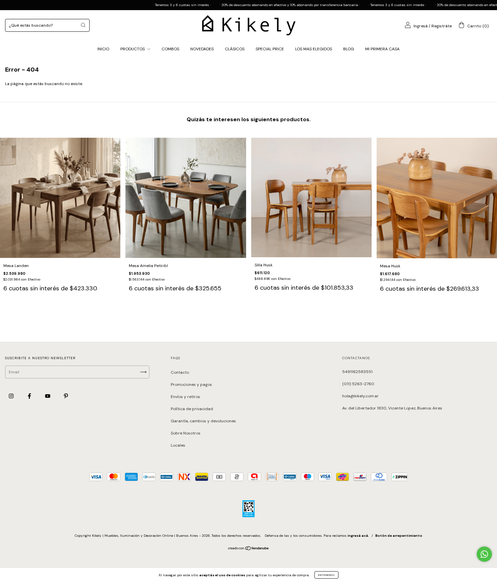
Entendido (326, 575)
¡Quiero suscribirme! (307, 108)
